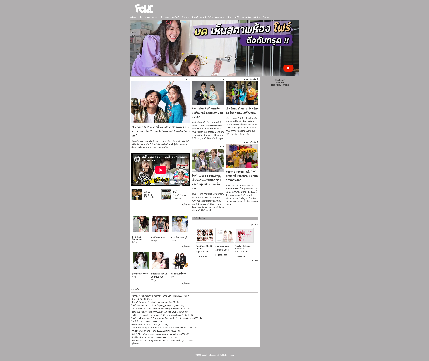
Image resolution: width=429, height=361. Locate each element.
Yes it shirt (280, 82)
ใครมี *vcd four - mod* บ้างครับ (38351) (157, 305)
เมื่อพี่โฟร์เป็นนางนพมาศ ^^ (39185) (154, 337)
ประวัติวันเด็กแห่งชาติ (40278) (149, 324)
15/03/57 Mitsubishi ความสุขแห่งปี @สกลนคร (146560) (162, 315)
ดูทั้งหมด (186, 204)
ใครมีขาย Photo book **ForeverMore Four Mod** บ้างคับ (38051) (166, 318)
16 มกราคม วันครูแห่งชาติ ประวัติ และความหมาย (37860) (164, 328)
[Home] (144, 13)
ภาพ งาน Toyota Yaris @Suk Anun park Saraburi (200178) (162, 340)
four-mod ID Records (149, 194)
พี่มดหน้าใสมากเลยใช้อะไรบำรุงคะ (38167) (155, 302)
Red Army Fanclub (280, 85)
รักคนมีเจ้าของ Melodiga (179, 195)
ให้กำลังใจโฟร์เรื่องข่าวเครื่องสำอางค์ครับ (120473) (160, 296)
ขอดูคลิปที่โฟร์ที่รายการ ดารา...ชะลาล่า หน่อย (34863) (160, 312)
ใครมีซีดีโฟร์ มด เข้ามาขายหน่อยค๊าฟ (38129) (160, 309)
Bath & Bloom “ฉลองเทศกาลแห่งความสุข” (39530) (160, 334)
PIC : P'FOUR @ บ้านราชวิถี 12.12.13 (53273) (156, 331)
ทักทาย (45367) (141, 299)
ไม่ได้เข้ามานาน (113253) (148, 321)
